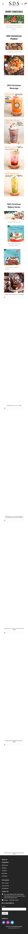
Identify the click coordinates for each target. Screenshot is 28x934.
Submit (5, 913)
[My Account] (22, 4)
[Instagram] (8, 922)
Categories (5, 862)
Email (4, 906)
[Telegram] (12, 922)
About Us (4, 859)
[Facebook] (3, 922)
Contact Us (5, 891)
